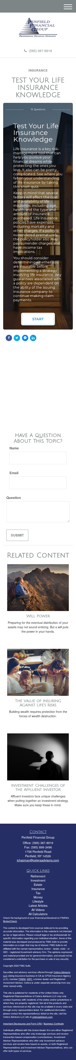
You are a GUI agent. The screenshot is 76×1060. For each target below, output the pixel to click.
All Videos (38, 910)
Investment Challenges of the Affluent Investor (38, 787)
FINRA (22, 979)
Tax (38, 893)
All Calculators (38, 914)
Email (14, 473)
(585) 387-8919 (40, 50)
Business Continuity (54, 1023)
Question (13, 497)
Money (38, 897)
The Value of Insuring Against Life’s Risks (38, 703)
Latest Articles (38, 905)
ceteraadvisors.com (42, 1016)
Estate (38, 884)
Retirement (38, 876)
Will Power (38, 616)
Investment (38, 880)
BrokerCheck (10, 921)
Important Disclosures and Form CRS (22, 1023)
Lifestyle (38, 901)
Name (14, 448)
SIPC (29, 979)
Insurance (38, 889)
